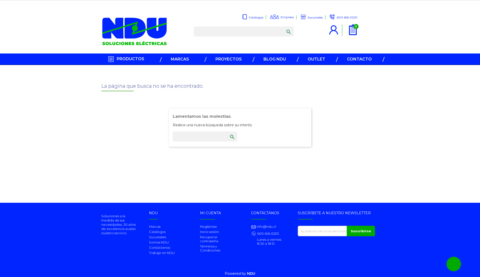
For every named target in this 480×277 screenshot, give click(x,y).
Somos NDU (159, 242)
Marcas (154, 226)
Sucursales (157, 237)
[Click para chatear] (453, 264)
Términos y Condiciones (210, 248)
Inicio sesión (209, 232)
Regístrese (208, 226)
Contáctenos (159, 248)
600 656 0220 (268, 234)
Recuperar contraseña (209, 239)
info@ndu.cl (266, 226)
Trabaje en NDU (162, 253)
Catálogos (157, 232)
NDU (251, 273)
